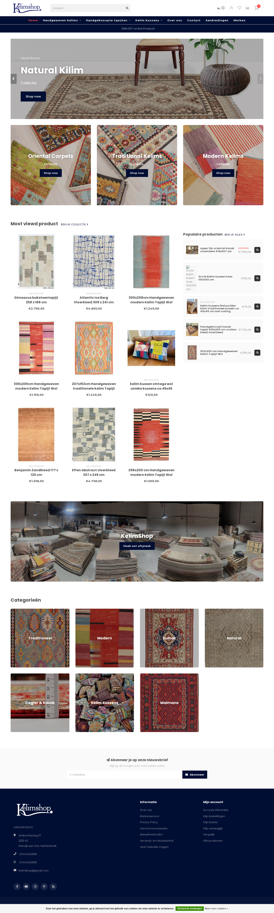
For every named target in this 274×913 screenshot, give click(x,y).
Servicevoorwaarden (154, 828)
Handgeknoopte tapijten (106, 20)
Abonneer (196, 774)
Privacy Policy (149, 822)
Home (33, 20)
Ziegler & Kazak (21, 675)
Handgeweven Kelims (60, 20)
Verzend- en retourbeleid (156, 840)
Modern (80, 610)
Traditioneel (18, 610)
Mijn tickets (210, 822)
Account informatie (215, 809)
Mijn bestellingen (214, 816)
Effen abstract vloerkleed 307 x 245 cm (94, 472)
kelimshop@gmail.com (34, 870)
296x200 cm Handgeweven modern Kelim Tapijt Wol (151, 472)
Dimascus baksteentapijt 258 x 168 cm (36, 300)
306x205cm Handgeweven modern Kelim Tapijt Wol (36, 386)
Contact (194, 20)
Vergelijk (208, 834)
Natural (209, 610)
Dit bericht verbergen (190, 908)
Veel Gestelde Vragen (154, 846)
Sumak (144, 610)
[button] (14, 79)
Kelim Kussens (147, 20)
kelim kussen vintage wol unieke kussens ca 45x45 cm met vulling (151, 388)
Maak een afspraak (137, 545)
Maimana (146, 675)
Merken (239, 20)
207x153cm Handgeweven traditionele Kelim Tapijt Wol (94, 388)
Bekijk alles (234, 234)
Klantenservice (149, 816)
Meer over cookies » (216, 908)
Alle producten (213, 840)
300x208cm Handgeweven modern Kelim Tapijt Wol (151, 300)
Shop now (52, 96)
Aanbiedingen (217, 20)
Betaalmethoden (151, 834)
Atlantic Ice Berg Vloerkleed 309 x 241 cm (94, 300)
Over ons (174, 20)
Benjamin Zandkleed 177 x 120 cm (36, 472)
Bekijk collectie (74, 224)
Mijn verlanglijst (213, 828)
